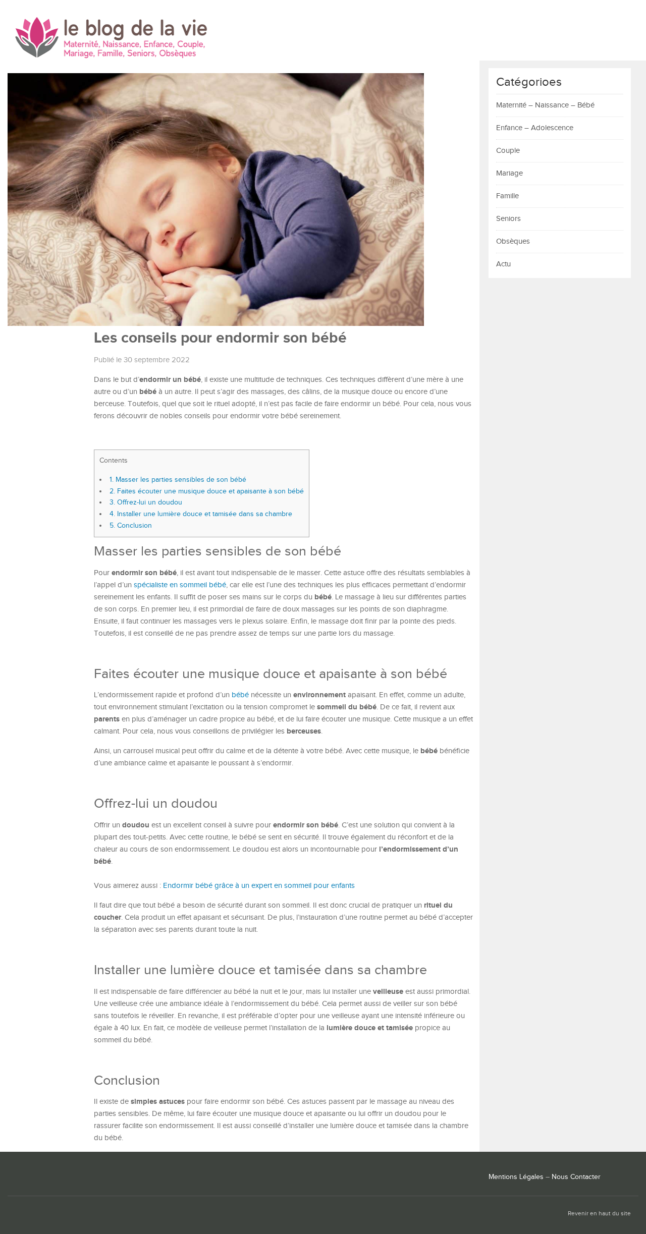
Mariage (509, 173)
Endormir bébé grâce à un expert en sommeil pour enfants (259, 885)
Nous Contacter (576, 1177)
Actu (503, 264)
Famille (507, 196)
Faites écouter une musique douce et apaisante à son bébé (207, 491)
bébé (240, 695)
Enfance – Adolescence (534, 128)
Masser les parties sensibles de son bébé (180, 479)
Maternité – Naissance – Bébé (545, 105)
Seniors (508, 218)
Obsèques (513, 241)
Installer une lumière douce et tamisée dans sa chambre (201, 514)
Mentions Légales (516, 1177)
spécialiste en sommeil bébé (180, 585)
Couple (508, 150)
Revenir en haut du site (599, 1213)
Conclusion (131, 525)
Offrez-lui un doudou (146, 502)
